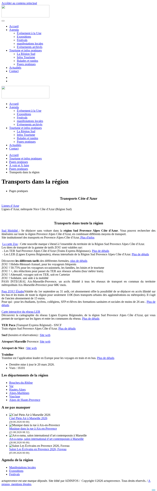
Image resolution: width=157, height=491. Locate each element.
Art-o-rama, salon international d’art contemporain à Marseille (46, 439)
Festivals (22, 40)
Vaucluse (14, 396)
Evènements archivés (29, 47)
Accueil (14, 26)
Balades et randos (27, 60)
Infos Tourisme (26, 57)
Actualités (15, 67)
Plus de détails (100, 250)
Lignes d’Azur (10, 205)
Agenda (14, 29)
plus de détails (78, 260)
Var (11, 386)
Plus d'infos (87, 237)
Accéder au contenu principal (19, 3)
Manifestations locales (22, 467)
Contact (14, 71)
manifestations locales (30, 43)
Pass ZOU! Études (13, 291)
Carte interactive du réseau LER (21, 311)
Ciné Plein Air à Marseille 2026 (28, 418)
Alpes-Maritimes (19, 393)
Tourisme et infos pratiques (25, 50)
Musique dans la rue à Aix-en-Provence (33, 428)
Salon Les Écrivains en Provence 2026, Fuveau (37, 449)
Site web (45, 335)
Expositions (24, 36)
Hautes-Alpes (17, 389)
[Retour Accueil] (25, 16)
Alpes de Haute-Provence (24, 399)
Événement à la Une (29, 33)
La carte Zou (10, 244)
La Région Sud (26, 53)
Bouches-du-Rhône (21, 382)
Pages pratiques (26, 64)
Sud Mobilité (10, 230)
